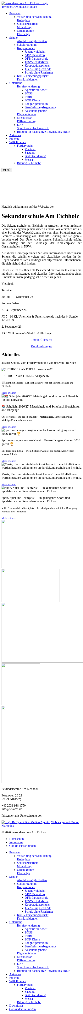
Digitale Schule (26, 953)
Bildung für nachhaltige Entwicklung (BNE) (44, 970)
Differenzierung (26, 960)
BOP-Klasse (32, 939)
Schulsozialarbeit (27, 862)
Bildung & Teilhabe (29, 1002)
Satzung (30, 991)
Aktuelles (15, 135)
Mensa (29, 998)
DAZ (20, 963)
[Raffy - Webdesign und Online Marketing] (26, 822)
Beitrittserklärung (35, 995)
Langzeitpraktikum (36, 943)
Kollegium (23, 859)
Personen (14, 13)
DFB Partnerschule (36, 897)
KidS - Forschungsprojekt (32, 915)
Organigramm (25, 869)
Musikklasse (24, 956)
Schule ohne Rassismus (39, 911)
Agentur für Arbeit (36, 929)
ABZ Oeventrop (35, 894)
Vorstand (30, 988)
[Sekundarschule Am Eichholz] (25, 3)
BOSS (29, 932)
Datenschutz (16, 838)
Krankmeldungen (41, 346)
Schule (13, 37)
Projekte (14, 138)
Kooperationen (26, 48)
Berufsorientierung (28, 86)
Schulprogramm (26, 883)
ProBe (28, 936)
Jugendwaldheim (35, 890)
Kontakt (32, 6)
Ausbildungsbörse (36, 949)
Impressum (16, 842)
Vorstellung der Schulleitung (34, 855)
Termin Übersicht (41, 339)
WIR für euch (17, 142)
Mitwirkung (24, 866)
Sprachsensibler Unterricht (33, 967)
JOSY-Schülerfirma (36, 901)
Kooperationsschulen (37, 904)
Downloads (19, 6)
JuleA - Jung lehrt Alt (38, 908)
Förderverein (25, 145)
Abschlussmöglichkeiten (32, 880)
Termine (7, 6)
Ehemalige (23, 873)
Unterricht (15, 83)
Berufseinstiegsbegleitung (40, 946)
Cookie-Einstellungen (22, 845)
